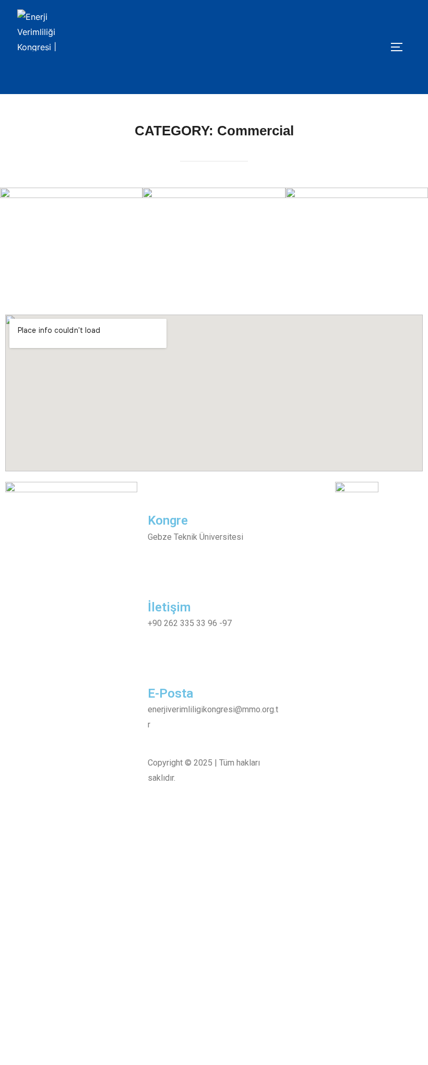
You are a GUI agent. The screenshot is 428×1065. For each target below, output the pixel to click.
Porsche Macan (213, 235)
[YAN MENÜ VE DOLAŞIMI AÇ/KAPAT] (400, 47)
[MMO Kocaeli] (380, 48)
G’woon (71, 235)
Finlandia (356, 235)
